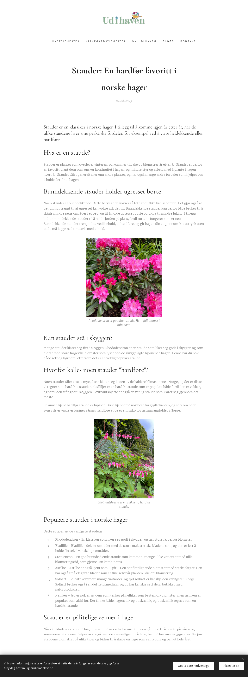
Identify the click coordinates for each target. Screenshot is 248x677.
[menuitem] (67, 41)
